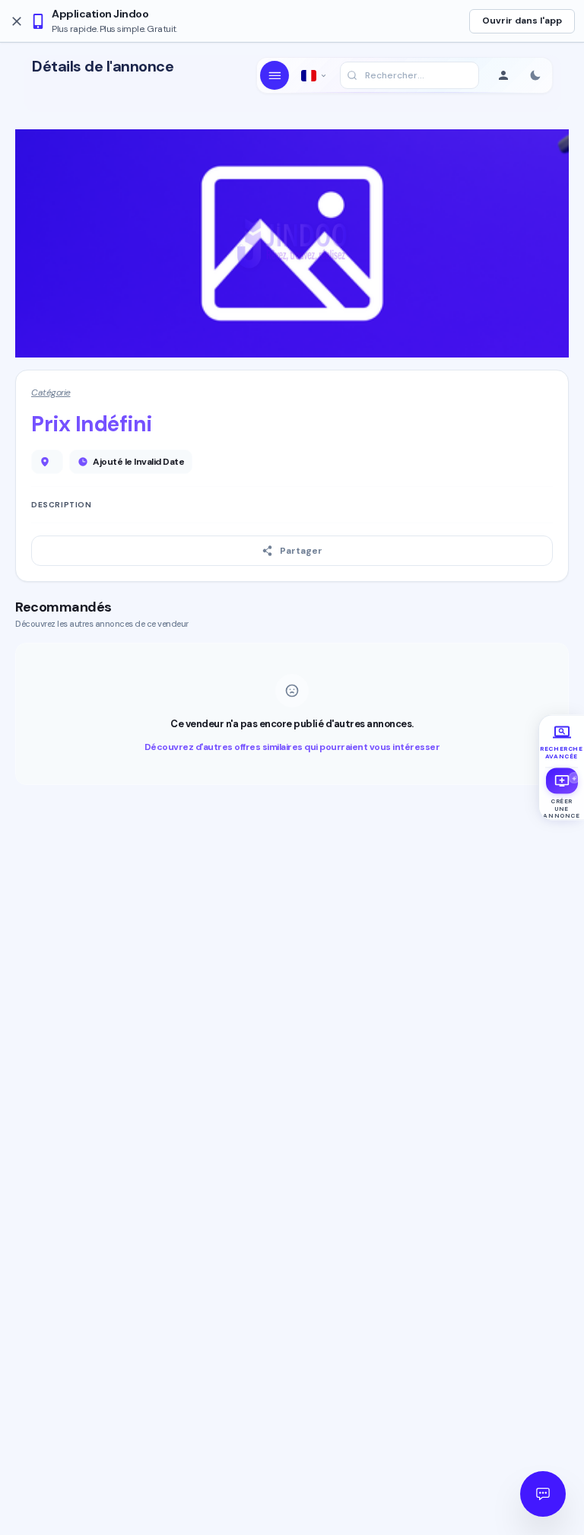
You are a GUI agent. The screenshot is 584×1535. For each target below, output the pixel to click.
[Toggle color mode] (535, 75)
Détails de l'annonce (102, 66)
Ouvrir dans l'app (522, 20)
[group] (561, 742)
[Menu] (274, 75)
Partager (301, 551)
